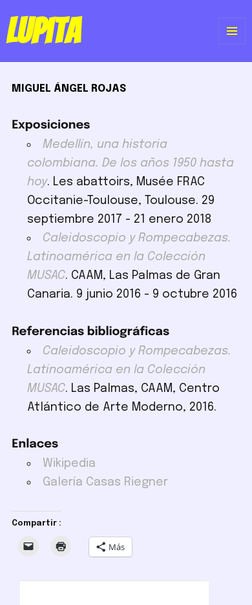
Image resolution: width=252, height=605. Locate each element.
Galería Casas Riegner (105, 482)
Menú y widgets (232, 44)
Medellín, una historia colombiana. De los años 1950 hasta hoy (130, 163)
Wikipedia (69, 463)
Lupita (43, 30)
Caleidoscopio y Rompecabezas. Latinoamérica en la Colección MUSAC (129, 257)
